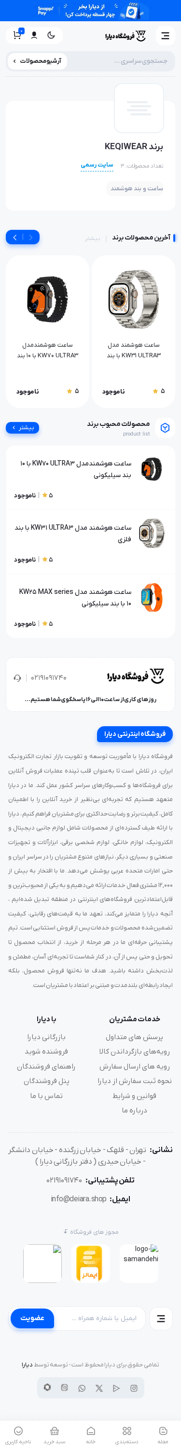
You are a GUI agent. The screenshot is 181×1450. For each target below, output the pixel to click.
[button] (165, 35)
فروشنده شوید (46, 1051)
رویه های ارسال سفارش (134, 1066)
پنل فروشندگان (47, 1081)
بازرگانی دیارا (46, 1037)
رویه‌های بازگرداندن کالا (134, 1051)
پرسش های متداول (134, 1037)
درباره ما (134, 1110)
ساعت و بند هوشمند (137, 188)
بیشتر (92, 238)
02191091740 (49, 678)
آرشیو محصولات (41, 61)
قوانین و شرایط (134, 1096)
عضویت (32, 1318)
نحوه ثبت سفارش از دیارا (134, 1081)
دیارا (27, 1365)
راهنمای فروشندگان (46, 1066)
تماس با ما (46, 1096)
